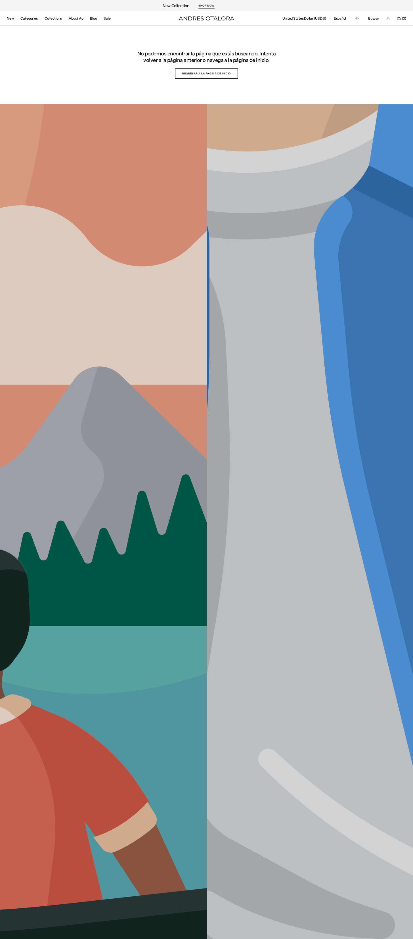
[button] (304, 18)
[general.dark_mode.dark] (357, 18)
